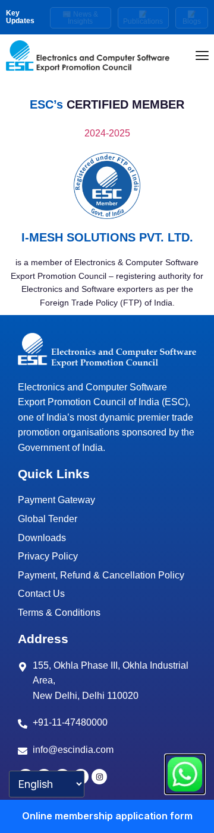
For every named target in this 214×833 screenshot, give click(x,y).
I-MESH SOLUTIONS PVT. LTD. (107, 237)
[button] (202, 56)
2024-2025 (107, 133)
